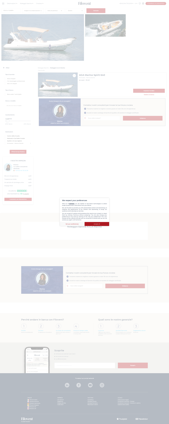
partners (71, 203)
